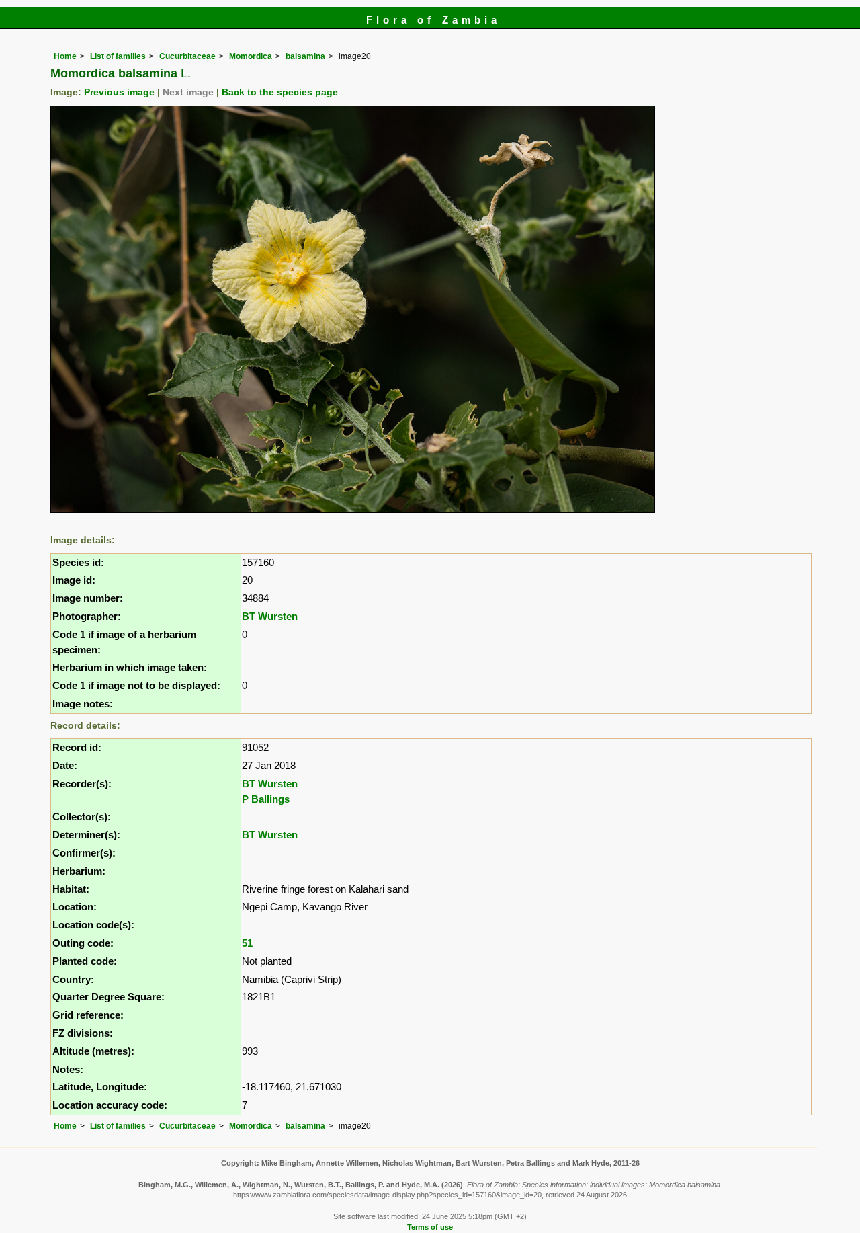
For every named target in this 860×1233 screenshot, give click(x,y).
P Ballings (266, 799)
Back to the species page (280, 92)
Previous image (119, 92)
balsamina (305, 56)
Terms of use (430, 1227)
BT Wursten (270, 616)
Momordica (250, 56)
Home (65, 56)
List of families (118, 56)
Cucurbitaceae (187, 56)
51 (247, 943)
